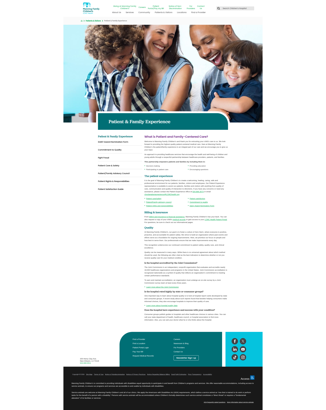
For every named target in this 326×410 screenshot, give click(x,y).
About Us (116, 12)
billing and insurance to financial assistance (167, 217)
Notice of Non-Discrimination (175, 7)
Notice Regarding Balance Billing (158, 374)
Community (144, 12)
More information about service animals (240, 402)
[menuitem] (116, 13)
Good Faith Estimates (178, 374)
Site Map (89, 374)
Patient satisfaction (197, 199)
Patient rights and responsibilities (159, 206)
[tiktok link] (235, 357)
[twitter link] (243, 341)
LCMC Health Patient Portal (216, 219)
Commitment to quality (199, 202)
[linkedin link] (235, 349)
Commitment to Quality (110, 149)
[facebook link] (235, 341)
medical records (179, 219)
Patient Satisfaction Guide (111, 189)
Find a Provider (198, 12)
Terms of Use (98, 374)
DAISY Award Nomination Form (113, 142)
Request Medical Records (143, 356)
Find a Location (139, 343)
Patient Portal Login (141, 348)
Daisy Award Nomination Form (202, 206)
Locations (182, 12)
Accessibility (207, 374)
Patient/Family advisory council (158, 202)
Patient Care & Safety (108, 165)
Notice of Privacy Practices (136, 374)
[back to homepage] (81, 21)
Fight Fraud (103, 157)
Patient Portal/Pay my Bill (156, 7)
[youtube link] (243, 349)
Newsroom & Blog (181, 343)
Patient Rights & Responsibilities (113, 181)
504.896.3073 (198, 192)
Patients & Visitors (163, 12)
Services (130, 12)
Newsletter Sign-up (186, 358)
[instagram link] (243, 357)
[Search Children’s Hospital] (218, 8)
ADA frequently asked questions (214, 402)
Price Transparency (194, 374)
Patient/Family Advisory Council (114, 173)
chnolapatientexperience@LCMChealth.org (161, 194)
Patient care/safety (153, 199)
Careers (142, 7)
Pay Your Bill (138, 352)
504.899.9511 (85, 363)
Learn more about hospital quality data (161, 306)
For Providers (191, 7)
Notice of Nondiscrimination (115, 374)
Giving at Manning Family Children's (124, 7)
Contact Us (201, 7)
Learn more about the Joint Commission (162, 287)
